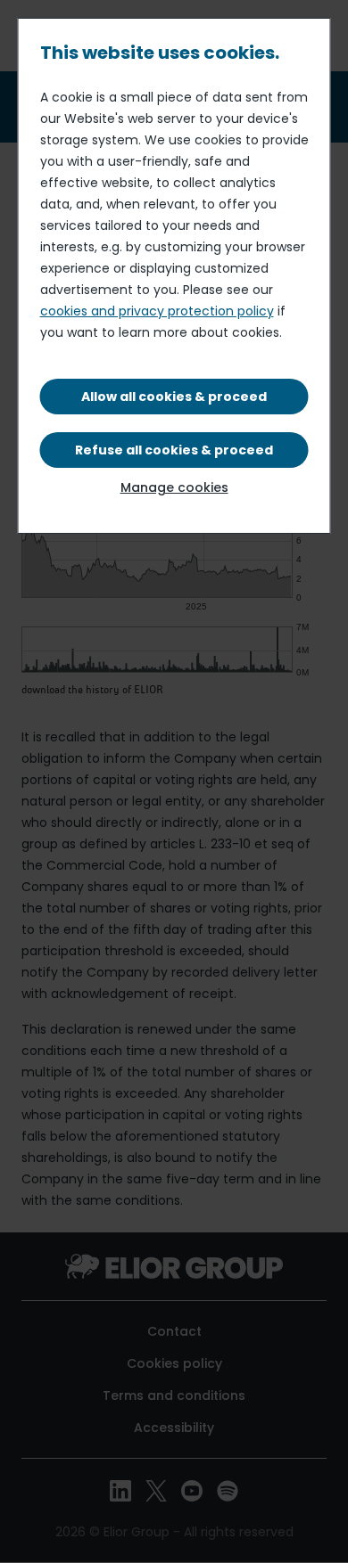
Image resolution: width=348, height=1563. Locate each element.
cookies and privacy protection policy (157, 311)
